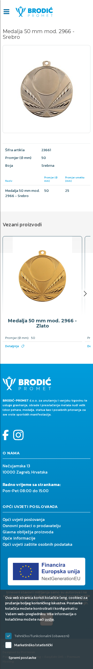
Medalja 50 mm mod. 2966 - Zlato (42, 323)
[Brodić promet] (34, 11)
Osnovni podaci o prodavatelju (32, 525)
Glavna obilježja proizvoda (28, 532)
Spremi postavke (22, 657)
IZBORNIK (6, 12)
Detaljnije (12, 346)
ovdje (49, 619)
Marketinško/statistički (33, 645)
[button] (85, 293)
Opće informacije (19, 538)
